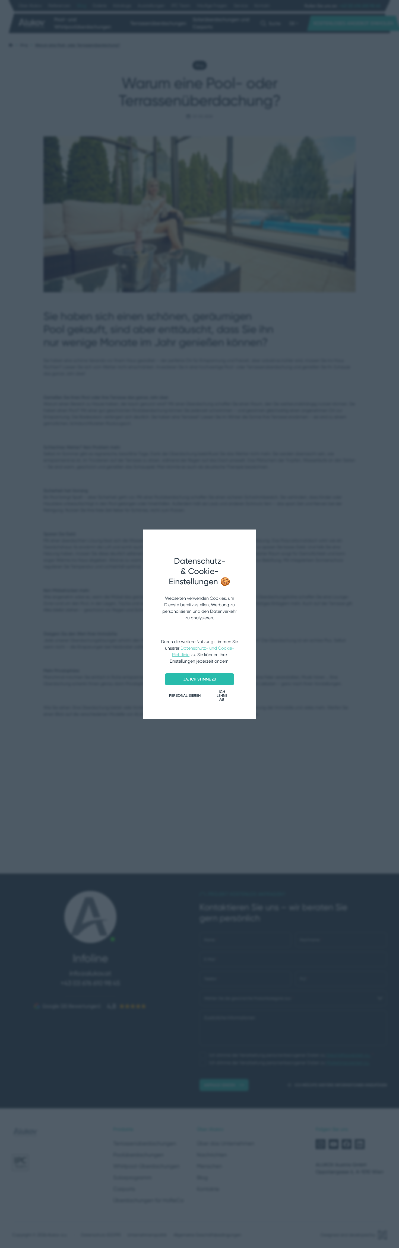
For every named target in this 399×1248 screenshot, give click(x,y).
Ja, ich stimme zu (199, 679)
